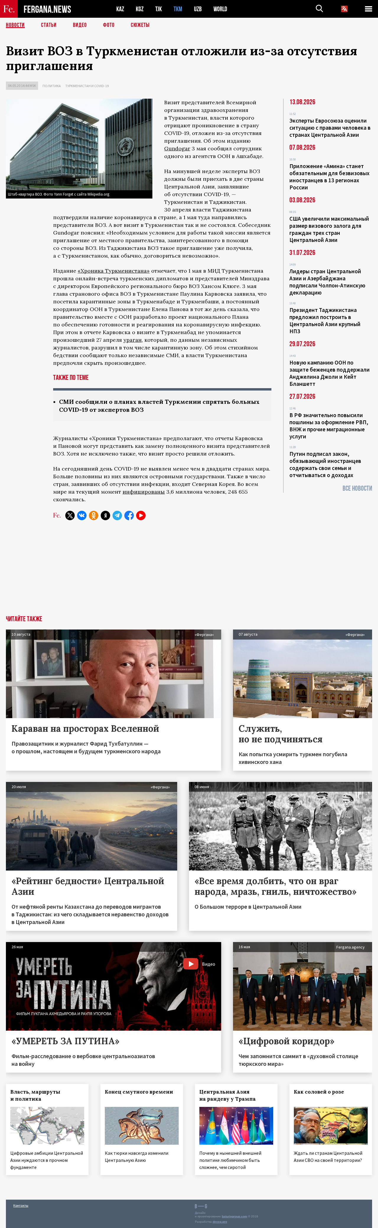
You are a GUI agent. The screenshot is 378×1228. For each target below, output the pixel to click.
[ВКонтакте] (82, 515)
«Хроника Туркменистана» (114, 270)
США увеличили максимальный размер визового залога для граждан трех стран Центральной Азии (329, 229)
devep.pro (220, 1221)
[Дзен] (105, 515)
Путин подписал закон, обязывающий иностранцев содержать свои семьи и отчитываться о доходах (325, 464)
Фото (109, 25)
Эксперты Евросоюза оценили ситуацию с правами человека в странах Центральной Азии (330, 127)
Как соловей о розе (319, 1092)
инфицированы (144, 491)
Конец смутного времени (139, 1092)
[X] (70, 515)
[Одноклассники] (93, 515)
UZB (198, 9)
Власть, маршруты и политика (35, 1095)
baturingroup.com (234, 1216)
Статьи (49, 25)
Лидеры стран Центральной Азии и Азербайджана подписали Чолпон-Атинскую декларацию (327, 282)
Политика (52, 86)
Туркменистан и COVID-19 (87, 86)
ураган (132, 339)
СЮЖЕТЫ (140, 25)
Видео (80, 25)
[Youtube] (141, 515)
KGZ (140, 9)
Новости (15, 25)
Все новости (357, 488)
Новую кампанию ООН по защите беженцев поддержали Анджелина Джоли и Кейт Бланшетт (329, 373)
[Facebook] (129, 515)
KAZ (120, 9)
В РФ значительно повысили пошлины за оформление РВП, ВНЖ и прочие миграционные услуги (328, 425)
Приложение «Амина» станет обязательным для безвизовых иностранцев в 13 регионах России (329, 176)
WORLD (220, 9)
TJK (158, 9)
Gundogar (177, 148)
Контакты (20, 1205)
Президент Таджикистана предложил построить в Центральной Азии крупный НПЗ (325, 320)
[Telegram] (117, 515)
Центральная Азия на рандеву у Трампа (227, 1095)
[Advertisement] (189, 571)
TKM (178, 9)
